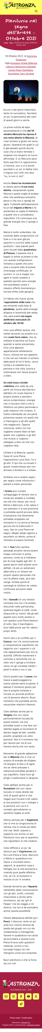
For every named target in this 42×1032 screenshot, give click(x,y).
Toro (22, 73)
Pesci (19, 70)
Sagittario (28, 70)
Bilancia (32, 63)
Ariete (24, 63)
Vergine (30, 73)
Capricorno (20, 66)
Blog (11, 43)
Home (6, 43)
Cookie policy (27, 1018)
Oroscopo (21, 59)
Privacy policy (15, 1018)
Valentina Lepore (33, 1025)
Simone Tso (25, 1022)
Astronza (32, 56)
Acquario (15, 63)
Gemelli (31, 66)
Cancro (10, 66)
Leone (11, 70)
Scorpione (13, 73)
